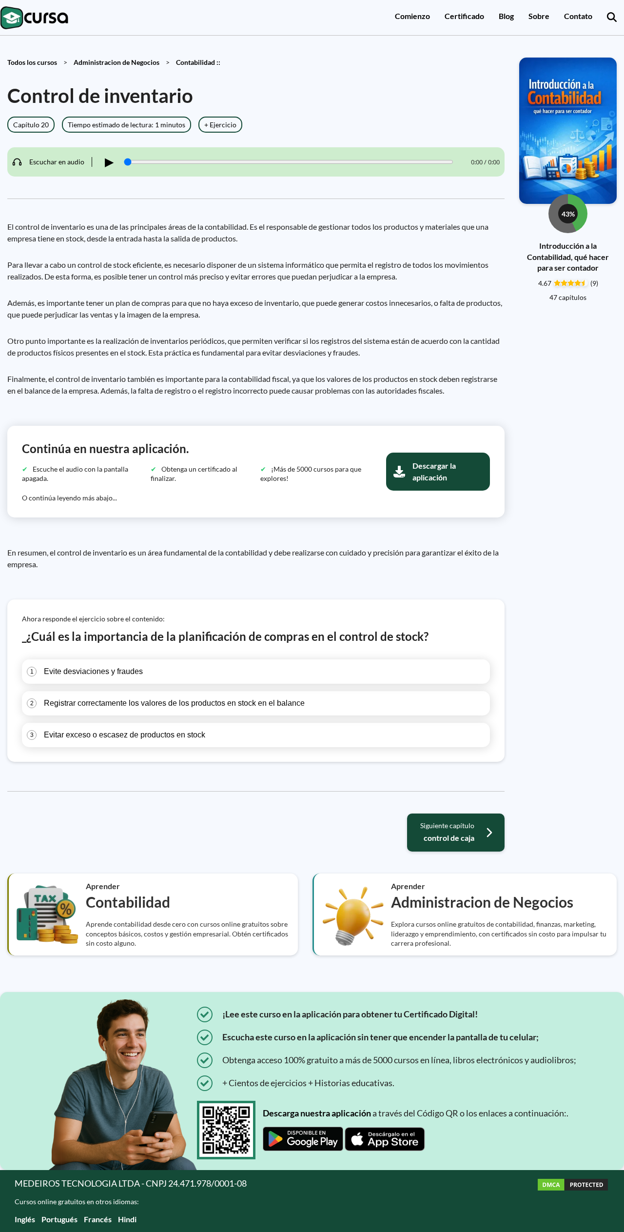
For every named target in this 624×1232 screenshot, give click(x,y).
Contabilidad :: (198, 62)
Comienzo (412, 15)
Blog (506, 15)
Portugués (59, 1219)
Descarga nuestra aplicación (317, 1113)
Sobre (538, 15)
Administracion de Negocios (116, 62)
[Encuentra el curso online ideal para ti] (612, 17)
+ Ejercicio (220, 124)
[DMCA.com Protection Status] (572, 1201)
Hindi (127, 1219)
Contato (578, 15)
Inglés (25, 1219)
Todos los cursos (32, 62)
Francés (98, 1219)
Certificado (464, 15)
